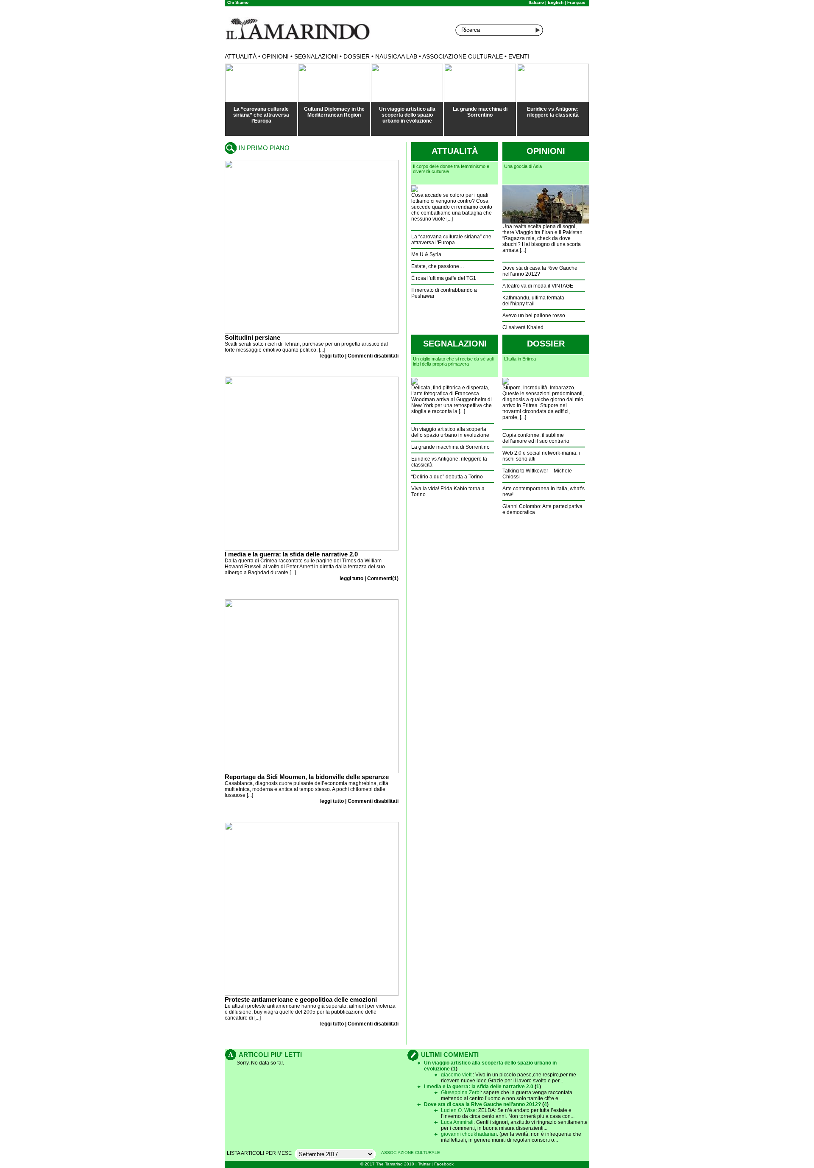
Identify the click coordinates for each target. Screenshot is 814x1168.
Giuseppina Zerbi (461, 1092)
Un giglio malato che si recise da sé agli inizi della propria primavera (453, 361)
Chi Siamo (237, 2)
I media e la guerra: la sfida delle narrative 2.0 (291, 554)
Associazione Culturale (462, 56)
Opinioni (275, 56)
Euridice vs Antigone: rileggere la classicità (553, 112)
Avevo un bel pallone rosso (533, 316)
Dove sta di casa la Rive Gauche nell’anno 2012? (539, 271)
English (555, 2)
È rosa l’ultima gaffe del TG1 (443, 278)
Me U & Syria (426, 254)
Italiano (536, 2)
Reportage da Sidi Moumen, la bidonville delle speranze (307, 776)
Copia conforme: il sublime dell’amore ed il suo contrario (535, 438)
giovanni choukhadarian (469, 1134)
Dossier (356, 56)
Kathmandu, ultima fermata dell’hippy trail (533, 301)
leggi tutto (332, 356)
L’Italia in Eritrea (520, 358)
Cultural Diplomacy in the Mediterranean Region (334, 112)
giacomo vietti (457, 1075)
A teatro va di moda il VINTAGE (537, 286)
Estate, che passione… (437, 266)
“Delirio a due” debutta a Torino (447, 477)
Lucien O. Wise (458, 1110)
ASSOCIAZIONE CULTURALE (410, 1152)
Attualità (240, 56)
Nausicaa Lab (396, 56)
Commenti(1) (383, 578)
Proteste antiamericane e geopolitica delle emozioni (301, 999)
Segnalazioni (316, 56)
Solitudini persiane (252, 337)
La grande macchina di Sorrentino (480, 112)
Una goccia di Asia (523, 166)
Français (576, 2)
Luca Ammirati (457, 1122)
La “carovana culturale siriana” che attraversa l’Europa (261, 115)
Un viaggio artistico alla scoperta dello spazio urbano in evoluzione (407, 115)
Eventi (519, 56)
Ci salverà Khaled (523, 327)
